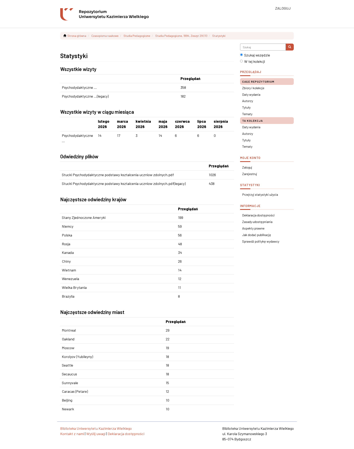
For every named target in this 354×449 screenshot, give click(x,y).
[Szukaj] (290, 47)
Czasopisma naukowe (104, 35)
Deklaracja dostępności (258, 215)
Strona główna (76, 35)
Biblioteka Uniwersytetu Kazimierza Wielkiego (96, 428)
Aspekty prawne (253, 228)
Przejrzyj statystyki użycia (260, 194)
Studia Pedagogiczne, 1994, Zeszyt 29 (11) (181, 35)
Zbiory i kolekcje (253, 88)
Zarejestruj (249, 174)
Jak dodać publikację (256, 235)
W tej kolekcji (254, 61)
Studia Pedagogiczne (137, 35)
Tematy (247, 114)
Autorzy (247, 101)
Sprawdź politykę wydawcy (260, 241)
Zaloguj (247, 167)
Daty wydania (251, 94)
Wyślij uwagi (96, 433)
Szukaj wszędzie (257, 55)
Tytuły (246, 107)
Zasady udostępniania (257, 222)
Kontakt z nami (72, 433)
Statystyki (218, 35)
